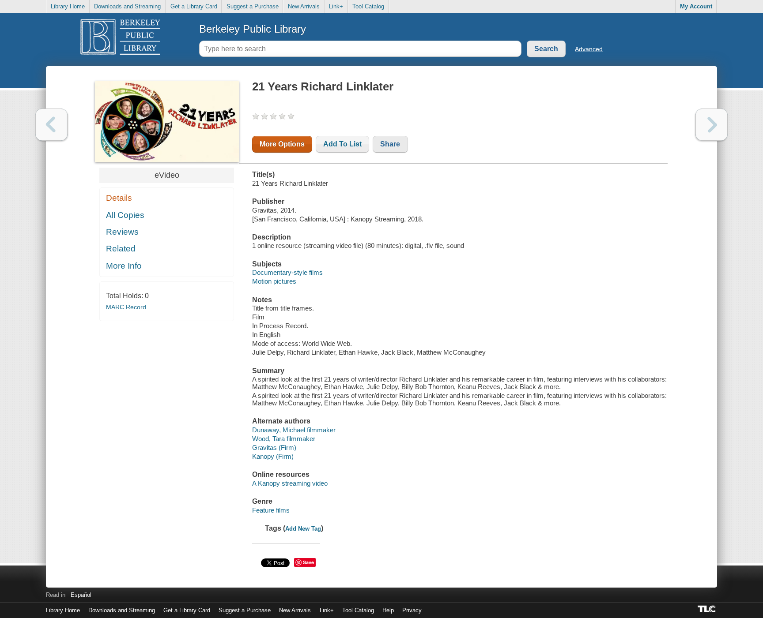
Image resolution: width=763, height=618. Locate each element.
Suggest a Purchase (253, 6)
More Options (282, 144)
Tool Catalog (368, 6)
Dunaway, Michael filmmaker (294, 430)
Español (81, 595)
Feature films (271, 510)
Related (121, 248)
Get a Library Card (193, 6)
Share (390, 144)
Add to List (342, 144)
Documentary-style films (287, 272)
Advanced (589, 48)
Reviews (122, 231)
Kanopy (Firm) (273, 456)
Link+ (336, 6)
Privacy (412, 610)
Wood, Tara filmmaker (283, 438)
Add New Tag (303, 528)
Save (308, 562)
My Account (696, 6)
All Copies (125, 215)
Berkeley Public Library (252, 29)
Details (119, 197)
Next (711, 125)
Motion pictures (274, 281)
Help (388, 610)
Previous (51, 125)
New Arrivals (304, 6)
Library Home (68, 6)
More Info (124, 265)
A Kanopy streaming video (290, 483)
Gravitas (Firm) (274, 447)
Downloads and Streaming (127, 6)
